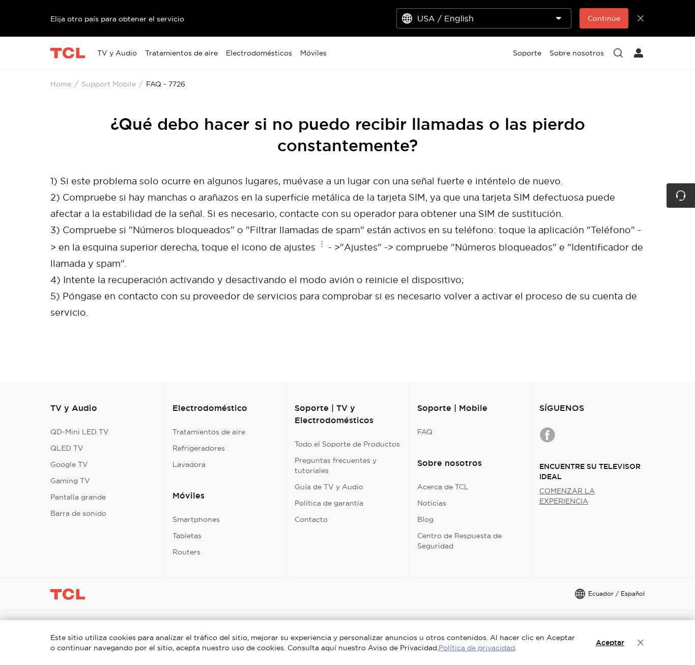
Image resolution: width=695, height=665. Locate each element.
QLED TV (66, 448)
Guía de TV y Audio (329, 486)
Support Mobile (108, 84)
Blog (425, 519)
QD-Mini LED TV (79, 431)
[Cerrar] (640, 643)
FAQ (424, 431)
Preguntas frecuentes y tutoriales (336, 465)
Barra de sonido (78, 513)
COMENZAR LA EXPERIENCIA (567, 496)
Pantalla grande (78, 497)
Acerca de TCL (443, 486)
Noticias (431, 503)
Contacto (311, 519)
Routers (186, 552)
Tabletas (186, 535)
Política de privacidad (477, 647)
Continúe (604, 18)
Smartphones (196, 519)
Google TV (69, 464)
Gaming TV (70, 480)
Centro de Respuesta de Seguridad (459, 540)
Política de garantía (329, 503)
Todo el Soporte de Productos (347, 444)
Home (60, 84)
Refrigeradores (198, 448)
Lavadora (189, 464)
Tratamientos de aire (208, 431)
